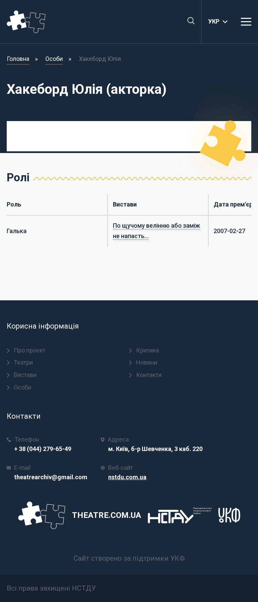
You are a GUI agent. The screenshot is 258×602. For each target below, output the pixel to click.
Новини (146, 362)
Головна (18, 58)
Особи (54, 58)
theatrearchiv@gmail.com (50, 477)
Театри (23, 362)
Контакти (149, 374)
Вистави (25, 374)
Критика (147, 350)
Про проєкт (29, 350)
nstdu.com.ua (127, 477)
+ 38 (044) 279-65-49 (42, 448)
